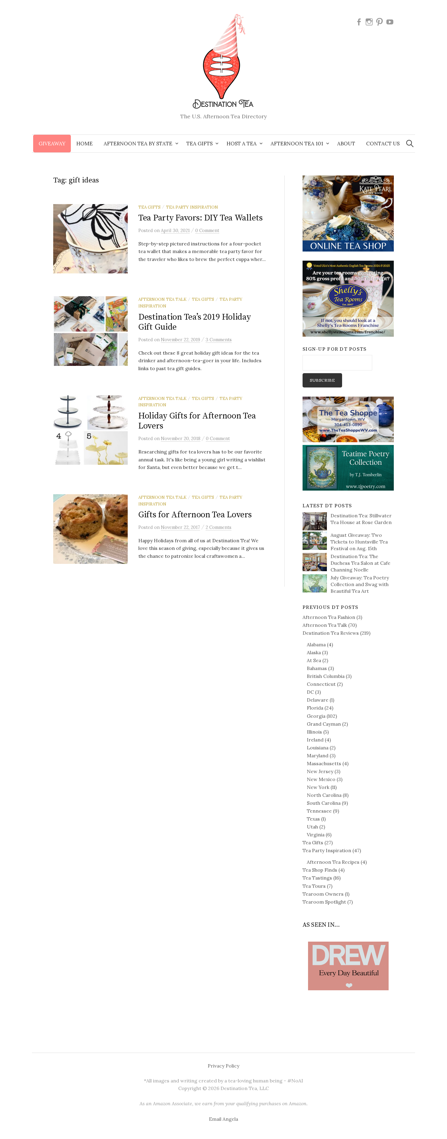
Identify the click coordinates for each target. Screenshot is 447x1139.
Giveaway (52, 143)
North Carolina (324, 795)
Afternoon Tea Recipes (333, 862)
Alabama (316, 644)
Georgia (316, 716)
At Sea (314, 660)
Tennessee (319, 811)
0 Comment (207, 230)
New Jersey (320, 771)
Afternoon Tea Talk (162, 299)
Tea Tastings (317, 878)
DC (310, 692)
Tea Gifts (149, 207)
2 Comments (218, 527)
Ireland (315, 740)
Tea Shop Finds (320, 870)
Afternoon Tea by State (138, 143)
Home (84, 143)
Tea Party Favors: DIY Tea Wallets (200, 218)
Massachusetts (324, 763)
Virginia (315, 835)
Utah (312, 827)
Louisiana (317, 748)
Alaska (314, 652)
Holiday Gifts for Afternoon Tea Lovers (197, 421)
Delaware (317, 700)
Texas (313, 819)
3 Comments (219, 339)
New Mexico (321, 779)
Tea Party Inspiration (192, 207)
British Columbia (326, 676)
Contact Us (383, 143)
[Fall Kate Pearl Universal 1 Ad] (348, 213)
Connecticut (321, 684)
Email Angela (223, 1119)
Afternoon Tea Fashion (329, 617)
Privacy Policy (223, 1066)
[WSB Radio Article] (348, 956)
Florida (315, 708)
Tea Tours (314, 886)
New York (318, 787)
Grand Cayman (324, 724)
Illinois (314, 732)
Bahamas (317, 668)
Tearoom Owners (323, 894)
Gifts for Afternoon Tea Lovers (195, 514)
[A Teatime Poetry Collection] (348, 467)
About (346, 143)
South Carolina (324, 803)
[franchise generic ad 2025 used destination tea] (348, 298)
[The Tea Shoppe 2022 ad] (348, 419)
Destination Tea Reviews (331, 633)
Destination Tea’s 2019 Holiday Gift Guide (194, 322)
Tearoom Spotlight (324, 902)
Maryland (317, 755)
